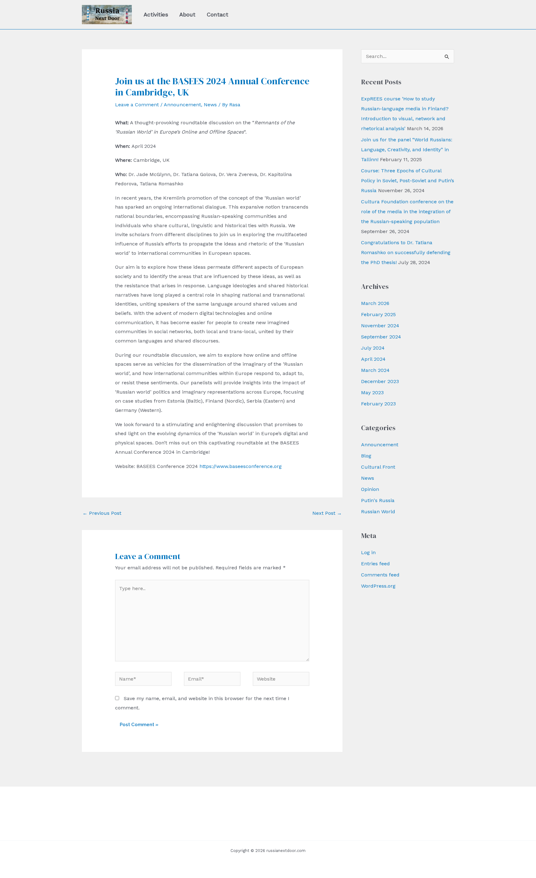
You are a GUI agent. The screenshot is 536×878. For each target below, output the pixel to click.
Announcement (182, 105)
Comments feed (380, 575)
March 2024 (375, 370)
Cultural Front (378, 467)
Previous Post (102, 513)
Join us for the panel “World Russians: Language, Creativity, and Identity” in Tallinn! (406, 149)
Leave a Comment (137, 105)
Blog (366, 456)
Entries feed (375, 564)
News (210, 105)
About (187, 14)
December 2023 (380, 381)
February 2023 (378, 404)
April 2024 (373, 359)
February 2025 (378, 314)
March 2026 (375, 303)
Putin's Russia (378, 500)
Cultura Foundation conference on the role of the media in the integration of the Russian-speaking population (407, 211)
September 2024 (381, 337)
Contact (217, 14)
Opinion (370, 489)
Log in (368, 552)
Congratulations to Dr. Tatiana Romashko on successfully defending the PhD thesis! (405, 252)
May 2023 (372, 392)
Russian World (378, 511)
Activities (156, 14)
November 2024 (380, 326)
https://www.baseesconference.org (240, 466)
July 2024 (373, 348)
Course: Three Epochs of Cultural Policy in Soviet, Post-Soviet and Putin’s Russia (407, 180)
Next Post (327, 513)
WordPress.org (378, 586)
